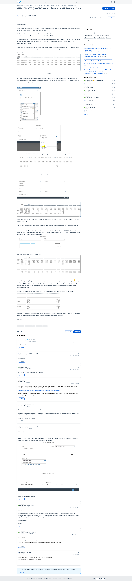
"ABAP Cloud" (90, 33)
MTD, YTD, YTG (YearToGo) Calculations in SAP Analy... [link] (66, 5)
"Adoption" (97, 35)
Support (60, 578)
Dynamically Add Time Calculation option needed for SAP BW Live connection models (39, 390)
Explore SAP (106, 2)
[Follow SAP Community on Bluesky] (99, 578)
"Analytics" (108, 37)
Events (62, 2)
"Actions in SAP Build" (89, 35)
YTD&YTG (45, 326)
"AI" (94, 37)
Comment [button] (77, 331)
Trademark (54, 578)
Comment (22, 572)
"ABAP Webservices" (99, 33)
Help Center (68, 2)
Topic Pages (75, 2)
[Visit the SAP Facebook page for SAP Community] (96, 578)
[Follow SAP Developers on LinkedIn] (104, 578)
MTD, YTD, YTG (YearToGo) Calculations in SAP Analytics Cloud (49, 8)
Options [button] (103, 11)
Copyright (40, 578)
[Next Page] (100, 41)
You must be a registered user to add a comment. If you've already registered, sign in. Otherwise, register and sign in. (47, 569)
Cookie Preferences (67, 578)
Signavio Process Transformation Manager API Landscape (98, 59)
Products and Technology (36, 2)
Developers (51, 2)
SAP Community (20, 5)
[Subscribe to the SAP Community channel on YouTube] (101, 578)
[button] (109, 18)
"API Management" (88, 40)
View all (86, 114)
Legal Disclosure (47, 578)
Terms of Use (34, 578)
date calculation (20, 326)
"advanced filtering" (105, 35)
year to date (39, 326)
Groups (45, 2)
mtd (34, 326)
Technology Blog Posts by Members (47, 5)
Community (25, 2)
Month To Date (28, 326)
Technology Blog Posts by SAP (92, 56)
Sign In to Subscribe (109, 8)
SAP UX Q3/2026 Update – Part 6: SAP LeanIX (95, 54)
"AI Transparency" (88, 37)
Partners (57, 2)
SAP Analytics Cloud (21, 24)
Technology (37, 5)
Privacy (28, 578)
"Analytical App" (101, 37)
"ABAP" (106, 33)
